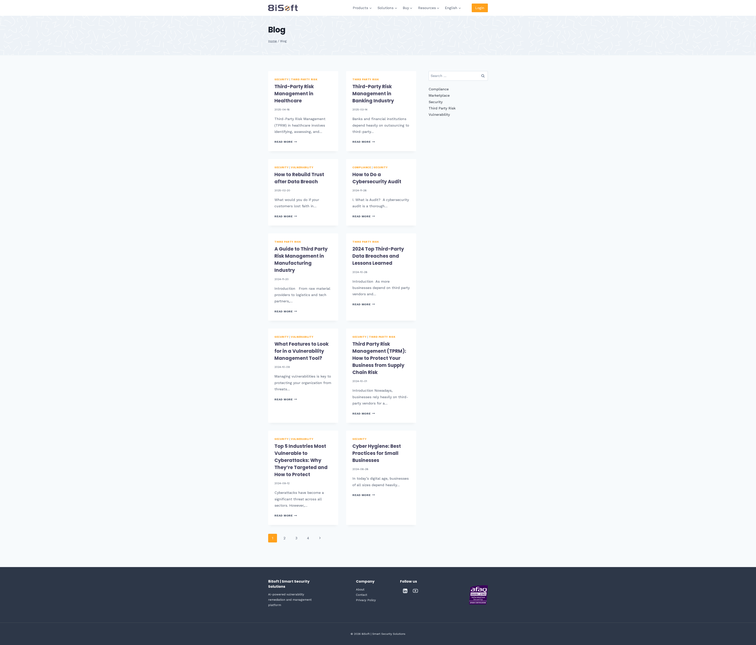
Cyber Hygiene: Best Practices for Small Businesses (376, 453)
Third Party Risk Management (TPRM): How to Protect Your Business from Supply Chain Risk (379, 358)
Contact (361, 595)
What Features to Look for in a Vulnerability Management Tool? (301, 351)
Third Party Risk (304, 79)
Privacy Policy (366, 600)
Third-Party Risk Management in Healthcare (294, 93)
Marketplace (439, 95)
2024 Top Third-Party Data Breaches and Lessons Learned (378, 256)
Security (281, 79)
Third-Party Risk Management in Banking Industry (373, 93)
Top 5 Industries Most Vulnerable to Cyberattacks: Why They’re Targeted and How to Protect (301, 460)
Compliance (361, 167)
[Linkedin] (405, 591)
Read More (285, 141)
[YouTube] (415, 591)
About (360, 589)
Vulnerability (302, 167)
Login (479, 8)
